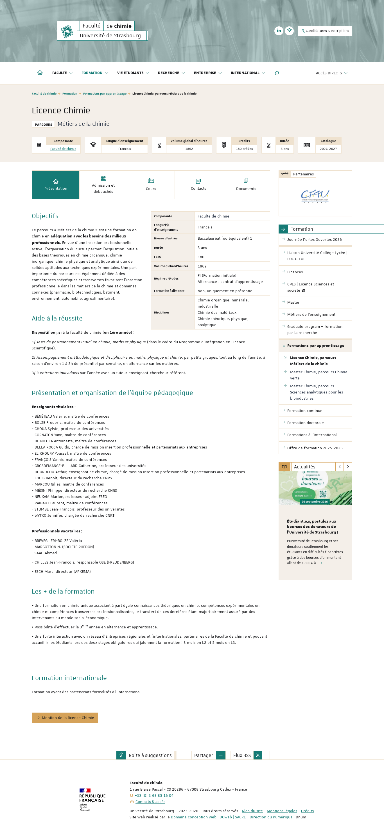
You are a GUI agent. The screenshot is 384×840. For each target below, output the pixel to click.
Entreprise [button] (205, 72)
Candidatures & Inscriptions (327, 31)
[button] (277, 73)
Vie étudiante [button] (130, 72)
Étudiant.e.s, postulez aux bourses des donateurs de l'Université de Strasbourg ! (312, 527)
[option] (316, 525)
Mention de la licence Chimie (68, 717)
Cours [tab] (151, 188)
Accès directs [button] (329, 72)
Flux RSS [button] (242, 755)
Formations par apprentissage (105, 93)
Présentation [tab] (55, 188)
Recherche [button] (168, 72)
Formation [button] (92, 72)
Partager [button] (203, 755)
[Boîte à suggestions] (121, 755)
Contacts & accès (150, 801)
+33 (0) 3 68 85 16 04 (154, 795)
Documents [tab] (246, 188)
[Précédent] (339, 466)
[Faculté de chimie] (67, 31)
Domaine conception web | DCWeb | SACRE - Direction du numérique (232, 817)
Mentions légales (282, 810)
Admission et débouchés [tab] (103, 188)
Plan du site (252, 810)
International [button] (245, 72)
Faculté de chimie (44, 93)
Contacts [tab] (198, 188)
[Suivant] (348, 466)
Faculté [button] (59, 72)
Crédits (307, 810)
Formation (69, 93)
